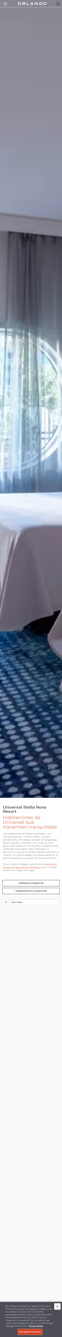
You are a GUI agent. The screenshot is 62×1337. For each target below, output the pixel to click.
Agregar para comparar (25, 1001)
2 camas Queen (15, 968)
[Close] (57, 1306)
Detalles (31, 1008)
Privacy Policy (36, 1326)
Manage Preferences (30, 1332)
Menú (5, 4)
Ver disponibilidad (31, 1016)
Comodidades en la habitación (31, 891)
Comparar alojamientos (31, 883)
